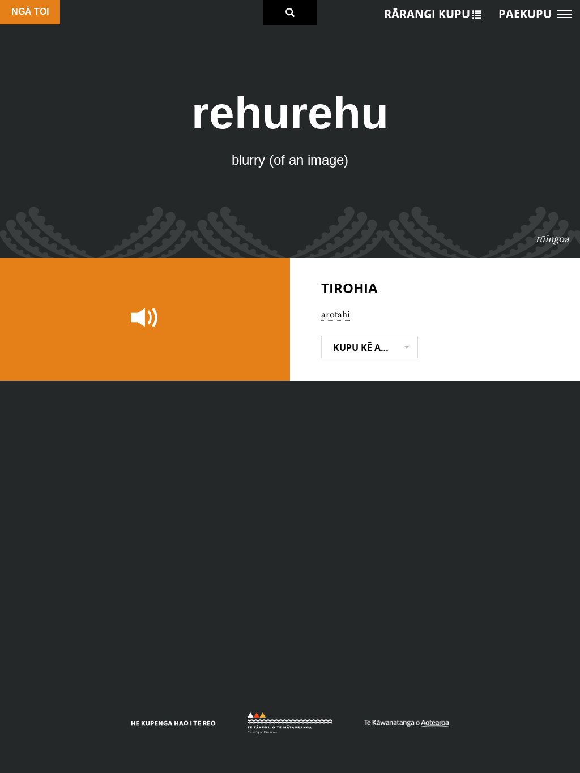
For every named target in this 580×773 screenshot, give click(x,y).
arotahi (335, 314)
